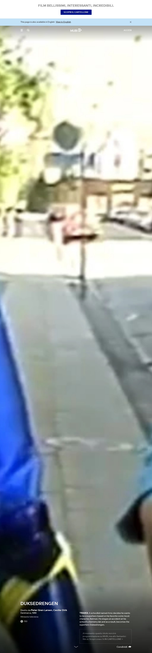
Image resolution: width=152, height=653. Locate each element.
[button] (21, 30)
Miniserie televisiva (29, 616)
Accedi (128, 30)
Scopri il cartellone (76, 12)
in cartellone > (113, 639)
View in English (63, 22)
